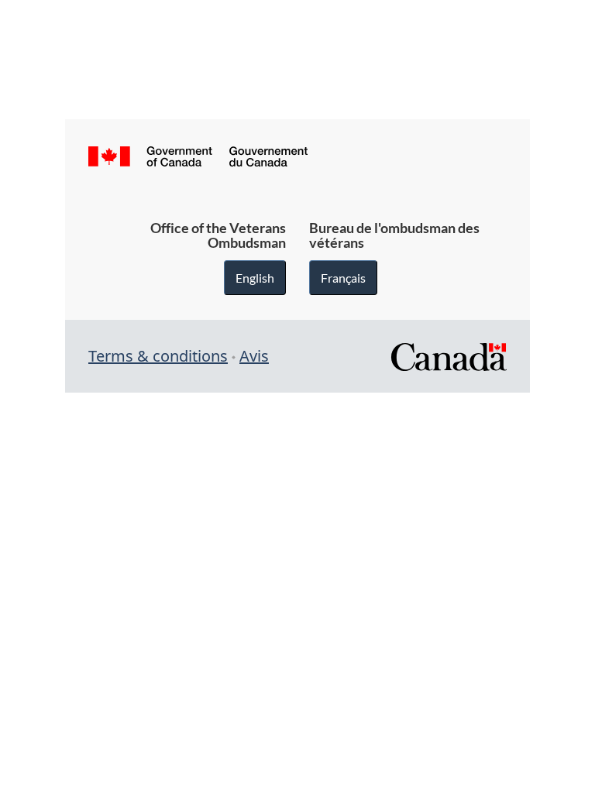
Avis (254, 355)
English (255, 277)
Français (343, 277)
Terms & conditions (158, 355)
